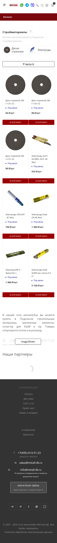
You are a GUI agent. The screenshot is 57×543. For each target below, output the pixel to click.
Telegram (20, 506)
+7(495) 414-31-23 (29, 452)
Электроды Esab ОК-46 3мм (39, 216)
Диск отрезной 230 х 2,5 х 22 (15, 157)
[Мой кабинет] (46, 5)
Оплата (29, 394)
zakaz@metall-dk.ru (30, 462)
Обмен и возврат (28, 412)
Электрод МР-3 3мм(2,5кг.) (13, 271)
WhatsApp (36, 506)
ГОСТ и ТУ (28, 403)
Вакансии (28, 434)
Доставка (29, 398)
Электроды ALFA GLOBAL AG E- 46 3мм (40, 159)
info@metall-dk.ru (30, 470)
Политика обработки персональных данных (29, 532)
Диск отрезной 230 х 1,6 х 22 (15, 102)
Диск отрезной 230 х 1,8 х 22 (41, 102)
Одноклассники (28, 506)
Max (44, 506)
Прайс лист (28, 408)
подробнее (28, 341)
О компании (28, 429)
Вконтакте (12, 506)
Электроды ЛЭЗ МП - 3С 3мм (15, 216)
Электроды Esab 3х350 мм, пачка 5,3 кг (41, 272)
